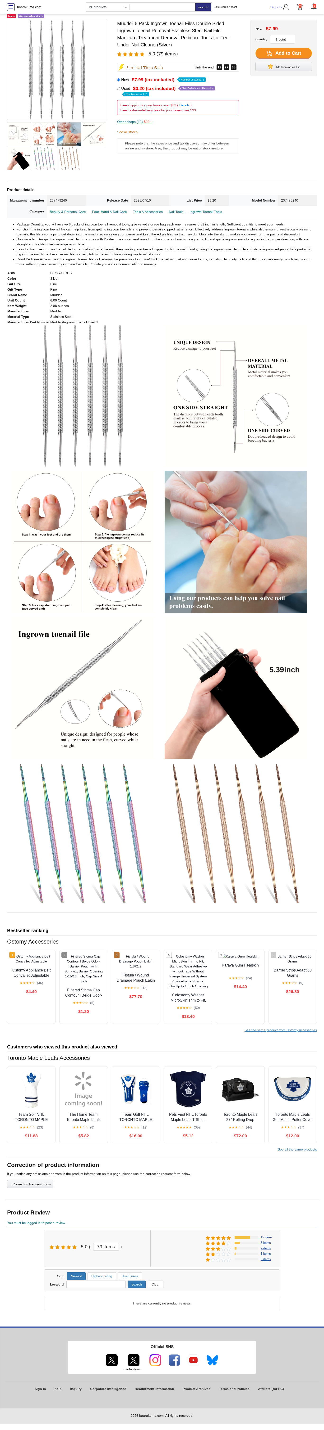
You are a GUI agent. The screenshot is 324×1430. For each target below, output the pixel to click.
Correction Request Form (32, 1184)
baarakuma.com (29, 7)
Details (184, 105)
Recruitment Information (154, 1389)
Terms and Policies (234, 1389)
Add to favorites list (287, 67)
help (58, 1389)
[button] (314, 6)
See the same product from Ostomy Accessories (281, 1030)
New (162, 79)
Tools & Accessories (148, 212)
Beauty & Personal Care (68, 212)
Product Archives (196, 1389)
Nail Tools (176, 212)
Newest (76, 1276)
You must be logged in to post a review (36, 1223)
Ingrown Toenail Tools (206, 212)
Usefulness (130, 1276)
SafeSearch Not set (225, 6)
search (203, 7)
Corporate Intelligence (108, 1389)
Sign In (276, 7)
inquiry (76, 1389)
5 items (266, 1243)
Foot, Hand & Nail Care (109, 212)
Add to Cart (287, 53)
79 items (106, 1246)
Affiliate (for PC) (271, 1389)
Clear (156, 1284)
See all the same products (297, 1149)
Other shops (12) (134, 122)
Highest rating (101, 1276)
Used (167, 91)
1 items (266, 1253)
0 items (266, 1259)
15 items (267, 1237)
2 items (266, 1248)
